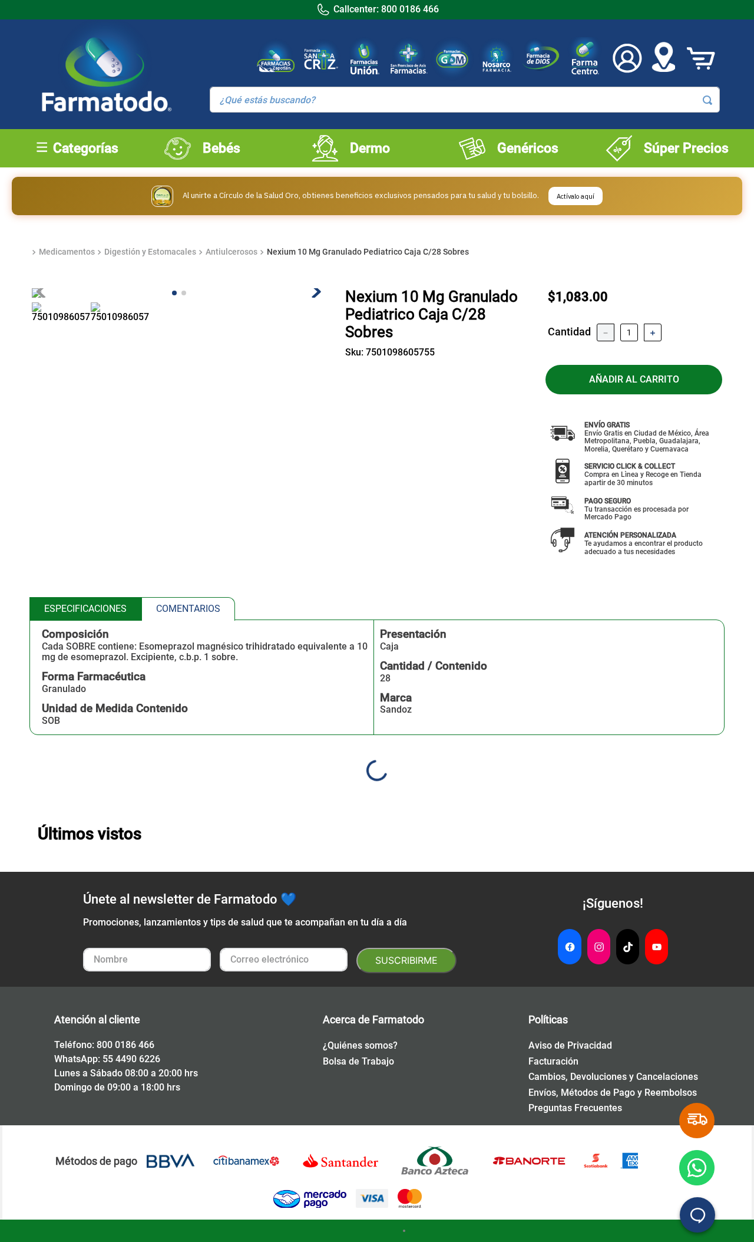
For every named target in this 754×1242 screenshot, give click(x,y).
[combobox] (465, 100)
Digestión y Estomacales (150, 251)
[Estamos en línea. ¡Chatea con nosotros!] (697, 1215)
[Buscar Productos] (707, 100)
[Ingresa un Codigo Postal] (663, 58)
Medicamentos (67, 251)
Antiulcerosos (231, 251)
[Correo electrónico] (284, 960)
